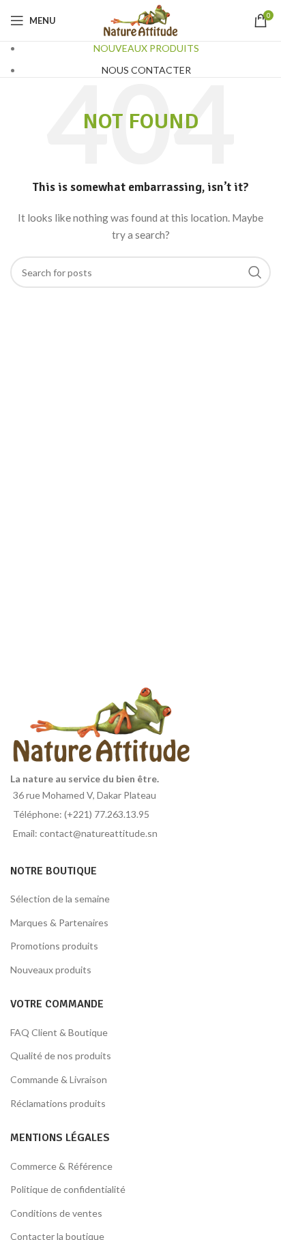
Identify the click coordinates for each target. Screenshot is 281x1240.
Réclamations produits (58, 1103)
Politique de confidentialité (67, 1189)
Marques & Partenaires (59, 922)
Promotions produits (54, 945)
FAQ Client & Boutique (59, 1032)
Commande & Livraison (58, 1079)
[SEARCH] (255, 272)
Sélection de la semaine (60, 898)
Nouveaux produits (50, 969)
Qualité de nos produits (60, 1055)
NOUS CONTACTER (146, 70)
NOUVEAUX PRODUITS (146, 48)
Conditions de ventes (56, 1213)
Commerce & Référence (61, 1166)
